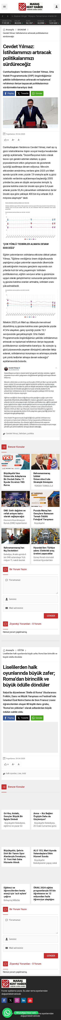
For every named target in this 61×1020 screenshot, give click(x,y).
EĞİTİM (21, 650)
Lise (19, 773)
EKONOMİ (22, 30)
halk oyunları (11, 773)
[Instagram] (17, 1000)
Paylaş (11, 93)
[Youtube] (30, 1000)
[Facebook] (4, 1000)
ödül (24, 773)
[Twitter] (10, 1000)
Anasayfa (10, 30)
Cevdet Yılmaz (12, 433)
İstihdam (23, 433)
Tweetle (25, 93)
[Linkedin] (23, 1000)
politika (30, 433)
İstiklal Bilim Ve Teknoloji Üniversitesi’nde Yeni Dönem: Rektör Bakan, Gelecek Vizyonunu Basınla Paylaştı (37, 16)
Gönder (39, 93)
